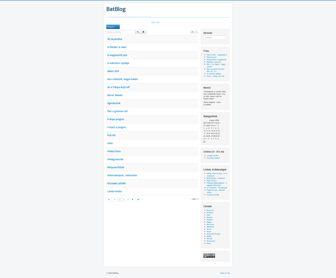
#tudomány (211, 241)
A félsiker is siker (117, 47)
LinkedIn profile (212, 155)
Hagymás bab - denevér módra (216, 191)
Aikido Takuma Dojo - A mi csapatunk (217, 174)
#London (210, 212)
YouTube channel (213, 158)
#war (208, 215)
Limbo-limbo (114, 191)
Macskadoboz (123, 16)
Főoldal (113, 16)
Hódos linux (114, 151)
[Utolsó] (138, 199)
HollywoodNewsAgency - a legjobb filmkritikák (217, 184)
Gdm (110, 143)
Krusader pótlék (116, 183)
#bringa (209, 217)
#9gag (209, 222)
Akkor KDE (113, 71)
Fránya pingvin (115, 119)
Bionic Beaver (115, 95)
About (132, 16)
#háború (210, 219)
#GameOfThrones (213, 234)
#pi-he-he (210, 210)
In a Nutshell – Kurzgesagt (217, 187)
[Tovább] (133, 199)
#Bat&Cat (210, 226)
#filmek (209, 238)
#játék (209, 236)
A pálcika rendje (213, 194)
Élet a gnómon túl (117, 111)
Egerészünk (113, 103)
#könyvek (210, 224)
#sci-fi (209, 229)
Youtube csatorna (143, 16)
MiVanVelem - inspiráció (216, 178)
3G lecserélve (114, 39)
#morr (209, 231)
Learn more (155, 22)
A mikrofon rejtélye (118, 63)
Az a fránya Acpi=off (118, 87)
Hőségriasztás (115, 159)
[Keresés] (138, 32)
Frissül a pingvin (116, 127)
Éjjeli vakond (211, 180)
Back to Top (225, 273)
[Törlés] (143, 32)
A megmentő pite (117, 55)
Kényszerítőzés (115, 167)
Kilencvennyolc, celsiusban (122, 175)
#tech (209, 243)
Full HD (111, 135)
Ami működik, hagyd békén (122, 79)
